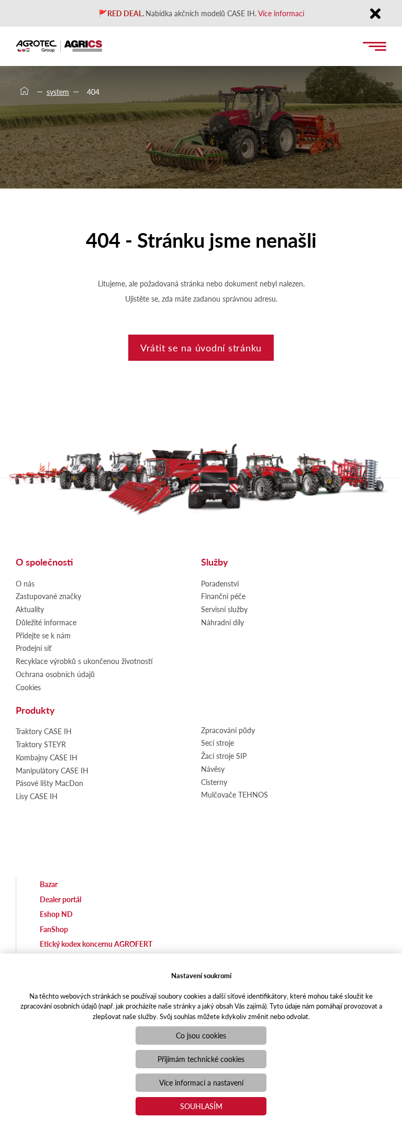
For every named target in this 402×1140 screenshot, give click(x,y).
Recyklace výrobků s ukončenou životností (84, 661)
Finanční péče (223, 596)
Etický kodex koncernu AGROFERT (96, 943)
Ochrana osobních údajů (55, 674)
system (58, 91)
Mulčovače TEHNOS (234, 794)
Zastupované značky (48, 596)
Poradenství (220, 583)
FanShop (54, 929)
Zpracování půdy (228, 730)
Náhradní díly (222, 622)
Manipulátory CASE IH (52, 770)
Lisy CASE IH (37, 796)
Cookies (28, 687)
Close (375, 14)
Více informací (281, 13)
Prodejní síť (33, 648)
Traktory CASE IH (44, 731)
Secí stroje (217, 742)
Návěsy (213, 768)
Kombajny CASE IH (46, 757)
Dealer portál (60, 899)
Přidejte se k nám (43, 635)
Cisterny (214, 782)
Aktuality (30, 609)
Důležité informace (46, 622)
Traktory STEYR (41, 744)
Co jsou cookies (201, 1035)
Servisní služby (224, 609)
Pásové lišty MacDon (49, 783)
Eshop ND (56, 914)
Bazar (49, 884)
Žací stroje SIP (224, 755)
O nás (25, 583)
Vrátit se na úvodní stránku (201, 347)
